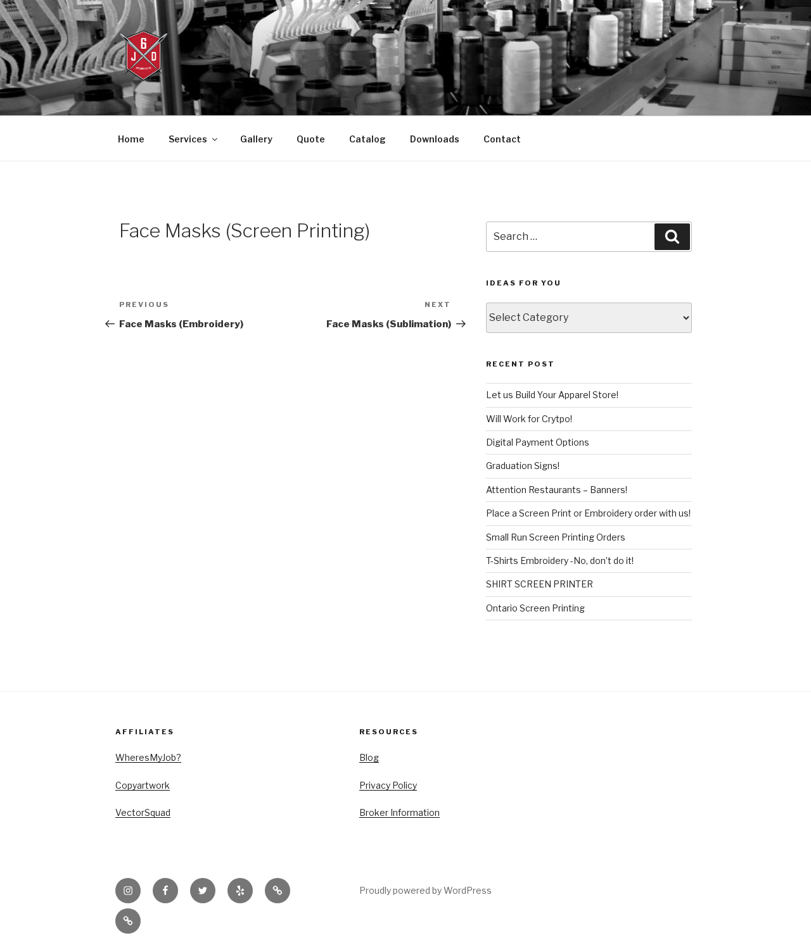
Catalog (367, 139)
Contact (502, 139)
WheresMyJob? (148, 757)
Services (188, 139)
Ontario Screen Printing (535, 608)
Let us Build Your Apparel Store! (552, 394)
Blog (369, 757)
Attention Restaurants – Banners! (556, 489)
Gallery (256, 139)
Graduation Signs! (522, 465)
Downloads (434, 139)
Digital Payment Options (537, 442)
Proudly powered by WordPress (425, 890)
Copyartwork (142, 785)
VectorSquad (142, 812)
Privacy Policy (388, 785)
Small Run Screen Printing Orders (555, 537)
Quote (311, 139)
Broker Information (399, 812)
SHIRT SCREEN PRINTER (539, 584)
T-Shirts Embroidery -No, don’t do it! (560, 560)
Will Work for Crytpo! (529, 418)
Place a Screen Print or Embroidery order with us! (588, 513)
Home (131, 139)
